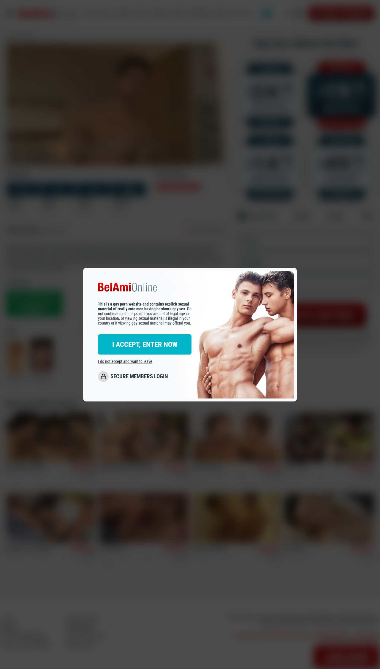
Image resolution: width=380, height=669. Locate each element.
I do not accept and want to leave (125, 361)
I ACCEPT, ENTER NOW (145, 344)
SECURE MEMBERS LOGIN (139, 376)
